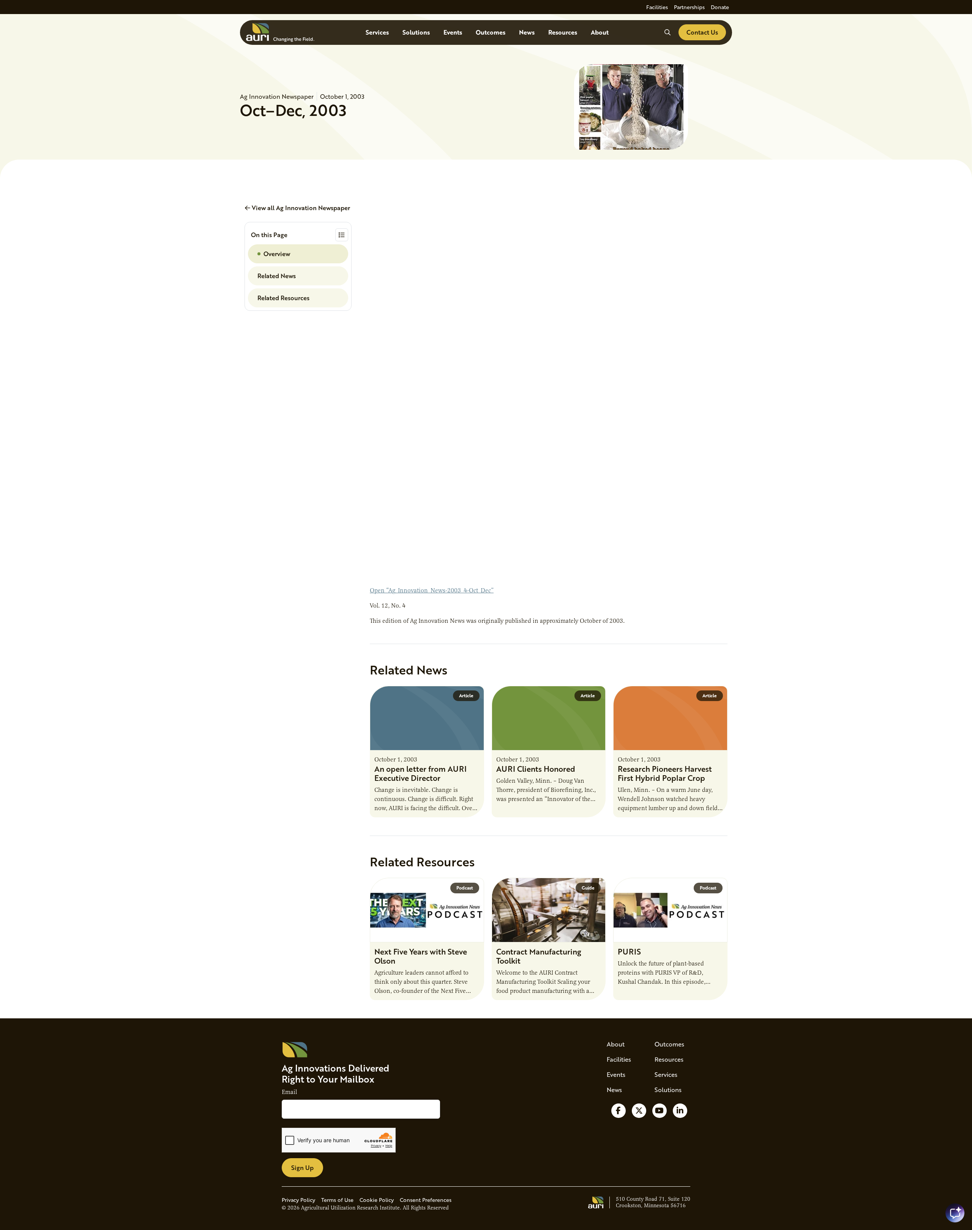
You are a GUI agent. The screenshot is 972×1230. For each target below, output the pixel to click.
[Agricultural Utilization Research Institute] (280, 32)
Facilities (657, 7)
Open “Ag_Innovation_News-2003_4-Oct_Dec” (432, 590)
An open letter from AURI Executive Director (420, 773)
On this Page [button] (269, 234)
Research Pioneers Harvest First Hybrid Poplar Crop (665, 773)
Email (289, 1092)
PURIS (629, 951)
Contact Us (702, 32)
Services (377, 32)
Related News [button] (276, 275)
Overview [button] (277, 253)
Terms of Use (337, 1199)
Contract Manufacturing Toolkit (538, 956)
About (600, 32)
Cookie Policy (377, 1199)
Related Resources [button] (283, 297)
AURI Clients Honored (535, 768)
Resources (562, 32)
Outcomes (490, 32)
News (527, 32)
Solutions (416, 32)
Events (452, 32)
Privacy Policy (298, 1199)
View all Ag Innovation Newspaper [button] (300, 207)
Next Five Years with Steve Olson (420, 956)
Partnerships (689, 7)
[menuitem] (657, 7)
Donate (720, 7)
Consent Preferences (425, 1199)
